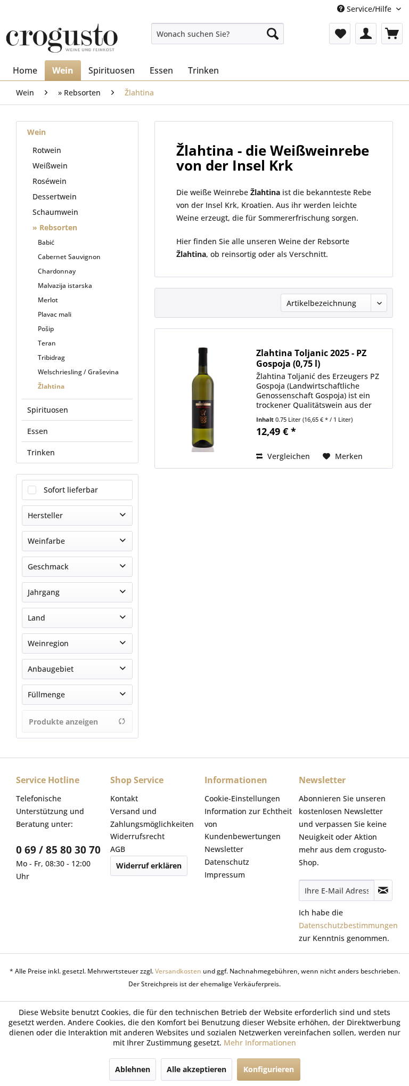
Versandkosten (178, 971)
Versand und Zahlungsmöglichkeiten (152, 817)
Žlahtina (51, 386)
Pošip (46, 328)
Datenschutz (226, 862)
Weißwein (50, 165)
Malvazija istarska (65, 285)
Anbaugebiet (50, 669)
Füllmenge (46, 694)
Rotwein (46, 150)
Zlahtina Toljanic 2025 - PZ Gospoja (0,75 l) (311, 358)
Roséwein (49, 181)
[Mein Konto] (366, 33)
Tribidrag (51, 357)
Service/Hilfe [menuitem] (369, 9)
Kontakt (124, 798)
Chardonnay (57, 271)
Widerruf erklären (149, 865)
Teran (47, 343)
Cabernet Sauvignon (69, 256)
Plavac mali (54, 314)
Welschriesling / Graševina (78, 371)
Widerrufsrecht (137, 836)
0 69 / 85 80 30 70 (58, 850)
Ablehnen (132, 1069)
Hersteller (45, 515)
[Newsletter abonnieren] (383, 890)
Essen (37, 431)
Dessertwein (54, 196)
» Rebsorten (54, 227)
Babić (46, 242)
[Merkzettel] (339, 33)
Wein (36, 132)
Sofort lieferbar (71, 490)
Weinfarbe (46, 541)
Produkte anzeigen (63, 722)
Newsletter (223, 849)
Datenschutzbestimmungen (348, 925)
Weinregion (48, 643)
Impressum (224, 875)
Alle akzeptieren (196, 1069)
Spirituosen (47, 410)
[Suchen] (272, 33)
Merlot (48, 299)
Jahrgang (44, 592)
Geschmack (48, 566)
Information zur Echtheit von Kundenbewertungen (248, 824)
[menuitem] (217, 33)
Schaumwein (55, 212)
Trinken (41, 452)
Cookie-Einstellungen (242, 798)
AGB (117, 849)
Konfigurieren (268, 1069)
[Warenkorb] (392, 33)
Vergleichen (287, 456)
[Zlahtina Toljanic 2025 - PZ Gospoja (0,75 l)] (203, 398)
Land (36, 618)
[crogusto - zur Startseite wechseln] (61, 39)
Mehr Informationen (260, 1042)
